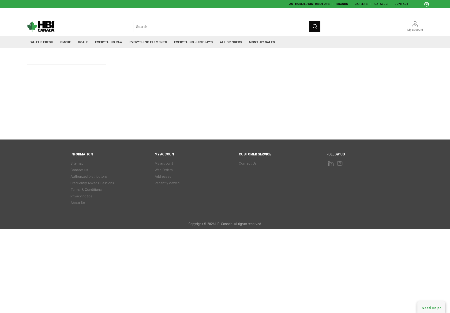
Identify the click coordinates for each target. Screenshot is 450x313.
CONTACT (401, 4)
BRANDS (342, 4)
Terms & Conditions (86, 190)
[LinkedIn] (331, 163)
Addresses (163, 176)
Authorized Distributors (89, 176)
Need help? (431, 307)
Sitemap (77, 163)
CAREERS (361, 4)
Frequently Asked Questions (92, 183)
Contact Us (248, 163)
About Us (78, 203)
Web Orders (164, 170)
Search (314, 26)
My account (415, 29)
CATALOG (381, 4)
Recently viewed (167, 183)
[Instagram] (340, 163)
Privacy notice (81, 196)
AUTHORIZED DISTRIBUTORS (309, 4)
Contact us (79, 170)
